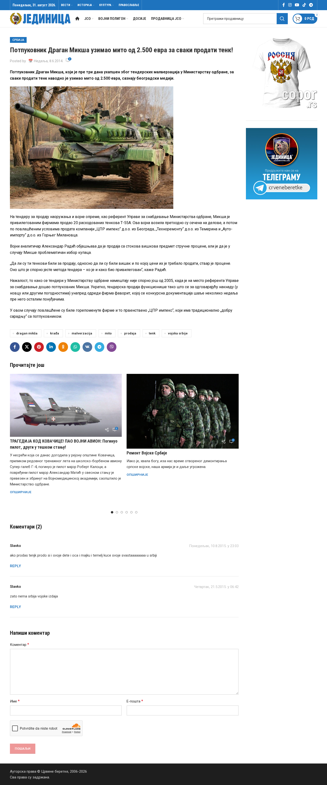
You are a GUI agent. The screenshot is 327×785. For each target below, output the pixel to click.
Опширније (20, 492)
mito (108, 333)
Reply (15, 566)
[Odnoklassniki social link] (63, 347)
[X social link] (27, 347)
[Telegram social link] (310, 5)
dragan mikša (27, 333)
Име (15, 701)
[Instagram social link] (290, 5)
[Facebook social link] (284, 5)
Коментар (19, 644)
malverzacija (82, 333)
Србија (18, 40)
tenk (152, 333)
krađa (54, 333)
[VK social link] (87, 347)
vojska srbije (178, 333)
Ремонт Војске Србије (147, 452)
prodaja (130, 333)
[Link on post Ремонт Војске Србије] (183, 411)
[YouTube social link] (297, 5)
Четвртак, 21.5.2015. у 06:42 (216, 587)
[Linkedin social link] (51, 347)
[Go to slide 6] (136, 512)
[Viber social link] (111, 347)
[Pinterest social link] (39, 347)
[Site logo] (40, 18)
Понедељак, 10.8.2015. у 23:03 (214, 546)
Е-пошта (135, 701)
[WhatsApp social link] (75, 347)
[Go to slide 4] (126, 512)
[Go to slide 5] (131, 512)
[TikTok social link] (304, 5)
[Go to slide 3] (122, 512)
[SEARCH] (282, 18)
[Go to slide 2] (117, 512)
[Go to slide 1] (112, 512)
